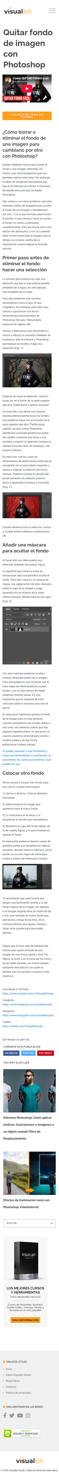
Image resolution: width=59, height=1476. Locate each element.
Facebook (11, 1053)
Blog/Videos (13, 1380)
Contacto (11, 1386)
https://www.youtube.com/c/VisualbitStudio (28, 993)
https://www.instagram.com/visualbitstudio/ (28, 1015)
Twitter (28, 1053)
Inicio (9, 1369)
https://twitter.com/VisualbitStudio (22, 1026)
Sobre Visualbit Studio (18, 1375)
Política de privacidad (18, 1392)
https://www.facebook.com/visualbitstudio (27, 1004)
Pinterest (45, 1053)
